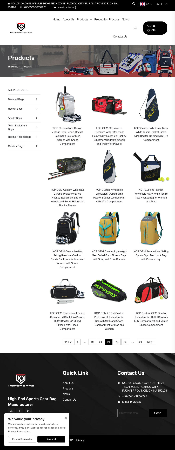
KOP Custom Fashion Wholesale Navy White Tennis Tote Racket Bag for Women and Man (151, 195)
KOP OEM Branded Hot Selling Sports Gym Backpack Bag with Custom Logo (151, 255)
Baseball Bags (16, 99)
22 (117, 342)
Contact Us (120, 36)
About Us (69, 19)
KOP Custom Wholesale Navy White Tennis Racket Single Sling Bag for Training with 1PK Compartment (151, 134)
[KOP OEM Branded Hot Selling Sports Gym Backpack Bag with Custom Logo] (151, 227)
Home (56, 19)
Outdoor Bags (16, 146)
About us (68, 383)
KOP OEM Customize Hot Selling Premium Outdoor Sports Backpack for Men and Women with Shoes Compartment (67, 259)
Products (82, 19)
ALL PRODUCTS (18, 89)
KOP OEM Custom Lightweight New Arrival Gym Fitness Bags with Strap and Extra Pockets (109, 255)
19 (92, 342)
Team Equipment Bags (17, 127)
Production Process (106, 19)
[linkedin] (166, 4)
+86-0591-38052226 (35, 7)
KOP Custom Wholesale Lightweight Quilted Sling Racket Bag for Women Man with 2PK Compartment (109, 195)
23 (125, 342)
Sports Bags (15, 118)
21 (108, 342)
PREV (68, 342)
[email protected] (132, 401)
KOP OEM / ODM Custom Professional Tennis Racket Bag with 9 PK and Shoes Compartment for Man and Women (109, 321)
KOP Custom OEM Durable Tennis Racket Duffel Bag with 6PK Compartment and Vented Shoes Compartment (151, 319)
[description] (21, 380)
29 (140, 342)
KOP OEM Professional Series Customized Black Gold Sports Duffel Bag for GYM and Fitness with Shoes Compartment (67, 321)
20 (100, 342)
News (125, 19)
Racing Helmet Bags (19, 136)
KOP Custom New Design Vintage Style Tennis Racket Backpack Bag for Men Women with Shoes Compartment (67, 136)
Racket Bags (15, 108)
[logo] (21, 28)
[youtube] (157, 4)
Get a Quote (151, 28)
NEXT (150, 342)
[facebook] (161, 4)
